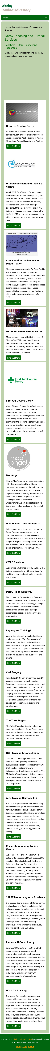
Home (5, 18)
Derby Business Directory (23, 1039)
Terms (25, 1047)
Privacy (18, 1047)
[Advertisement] (25, 79)
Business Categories (20, 27)
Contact (31, 1047)
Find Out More (13, 146)
